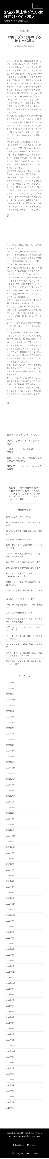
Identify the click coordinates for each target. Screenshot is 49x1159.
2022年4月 (10, 949)
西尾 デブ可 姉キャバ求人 (18, 517)
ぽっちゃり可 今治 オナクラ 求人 (20, 599)
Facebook (19, 1145)
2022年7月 (10, 932)
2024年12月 (11, 768)
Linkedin (33, 1153)
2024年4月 (10, 813)
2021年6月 (10, 1006)
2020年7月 (10, 1068)
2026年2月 (10, 688)
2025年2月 (10, 757)
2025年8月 (10, 723)
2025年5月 (10, 740)
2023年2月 (10, 893)
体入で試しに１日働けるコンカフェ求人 (23, 562)
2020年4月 (10, 1085)
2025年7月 (10, 728)
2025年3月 (10, 751)
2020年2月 (10, 1097)
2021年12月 (11, 972)
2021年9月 (10, 989)
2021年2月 (10, 1029)
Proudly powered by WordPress (20, 1133)
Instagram (19, 1153)
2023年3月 (10, 887)
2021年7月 (10, 1000)
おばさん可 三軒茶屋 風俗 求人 (19, 613)
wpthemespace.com (32, 1136)
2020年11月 (11, 1046)
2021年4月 (10, 1017)
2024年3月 (10, 819)
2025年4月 (10, 745)
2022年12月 (11, 904)
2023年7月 (10, 864)
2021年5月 (10, 1012)
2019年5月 (10, 1108)
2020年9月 (10, 1057)
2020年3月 (10, 1091)
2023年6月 (10, 870)
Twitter (33, 1145)
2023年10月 (11, 847)
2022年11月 (11, 910)
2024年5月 (10, 808)
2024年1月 (10, 830)
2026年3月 (10, 683)
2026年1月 (10, 694)
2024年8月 (10, 791)
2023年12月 (11, 836)
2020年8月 (10, 1063)
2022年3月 (10, 955)
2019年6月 (10, 1102)
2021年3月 (10, 1023)
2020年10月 (11, 1051)
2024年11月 (11, 774)
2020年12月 (11, 1040)
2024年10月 (11, 779)
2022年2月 (10, 961)
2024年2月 (10, 825)
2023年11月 (11, 842)
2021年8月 (10, 995)
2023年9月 (10, 853)
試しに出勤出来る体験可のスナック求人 (23, 568)
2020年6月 (10, 1074)
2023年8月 (10, 859)
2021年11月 (11, 978)
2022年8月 (10, 927)
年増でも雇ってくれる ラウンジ (23, 435)
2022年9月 (10, 921)
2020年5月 (10, 1080)
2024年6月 (10, 802)
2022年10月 (11, 915)
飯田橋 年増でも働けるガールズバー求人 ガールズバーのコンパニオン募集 (16, 493)
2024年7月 (10, 796)
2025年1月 (10, 762)
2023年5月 (10, 876)
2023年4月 (10, 881)
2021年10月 (11, 983)
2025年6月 (10, 734)
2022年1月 (10, 966)
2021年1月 (10, 1034)
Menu (38, 6)
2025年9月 (10, 717)
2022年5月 (10, 944)
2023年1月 (10, 898)
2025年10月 (11, 711)
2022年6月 (10, 938)
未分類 (25, 31)
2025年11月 (11, 705)
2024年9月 (10, 785)
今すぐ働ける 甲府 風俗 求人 (18, 539)
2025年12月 (11, 700)
